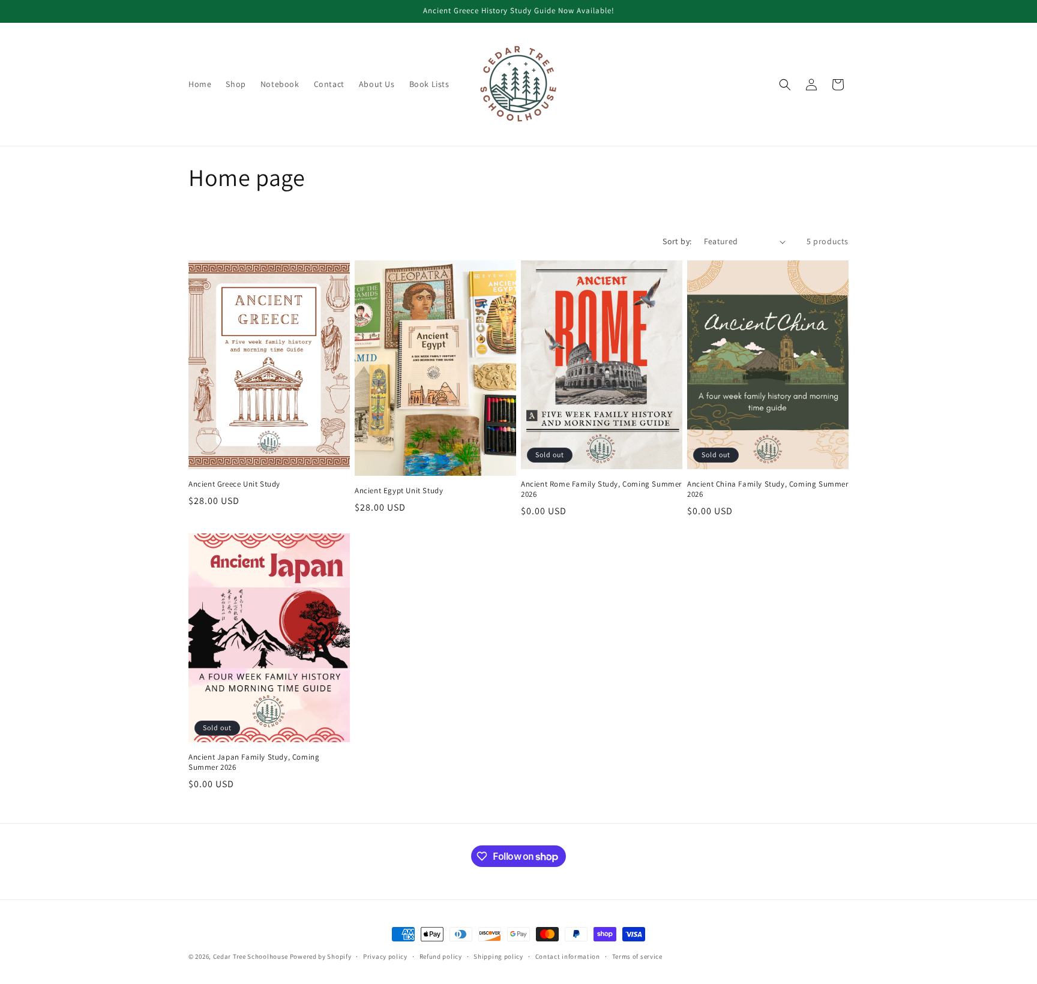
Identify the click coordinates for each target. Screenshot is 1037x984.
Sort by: (677, 241)
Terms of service (637, 956)
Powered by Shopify (321, 956)
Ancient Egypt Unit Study (399, 491)
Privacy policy (385, 956)
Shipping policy (498, 956)
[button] (785, 84)
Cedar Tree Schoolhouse (250, 956)
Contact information (567, 956)
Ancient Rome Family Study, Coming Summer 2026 (601, 489)
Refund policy (440, 956)
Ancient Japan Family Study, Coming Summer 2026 (253, 762)
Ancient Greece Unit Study (234, 484)
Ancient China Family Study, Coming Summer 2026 (768, 489)
